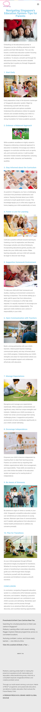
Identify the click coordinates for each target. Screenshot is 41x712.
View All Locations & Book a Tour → (16, 645)
